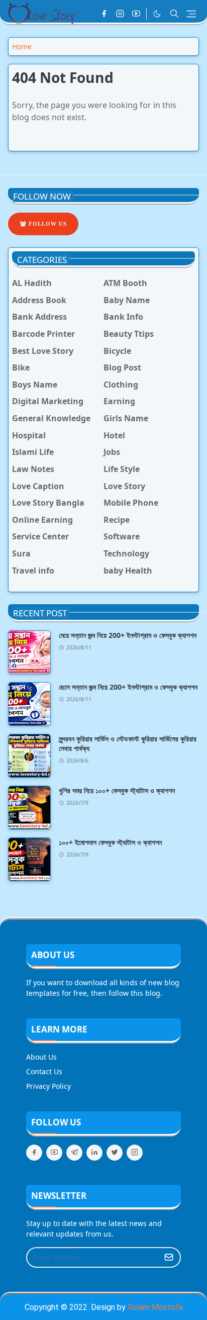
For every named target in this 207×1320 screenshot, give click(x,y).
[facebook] (104, 14)
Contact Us (44, 1071)
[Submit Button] (169, 1257)
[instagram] (120, 14)
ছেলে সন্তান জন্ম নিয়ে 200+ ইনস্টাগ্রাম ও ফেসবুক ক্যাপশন (128, 687)
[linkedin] (94, 1153)
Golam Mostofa (155, 1307)
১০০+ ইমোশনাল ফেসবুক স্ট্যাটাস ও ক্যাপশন (110, 842)
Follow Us (47, 224)
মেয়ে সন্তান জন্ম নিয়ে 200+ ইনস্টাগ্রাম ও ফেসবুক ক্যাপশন (127, 635)
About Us (41, 1057)
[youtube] (136, 14)
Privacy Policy (48, 1086)
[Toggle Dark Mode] (157, 14)
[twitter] (115, 1153)
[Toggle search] (174, 14)
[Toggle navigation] (191, 14)
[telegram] (74, 1153)
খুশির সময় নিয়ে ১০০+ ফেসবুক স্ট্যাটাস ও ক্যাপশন (117, 790)
